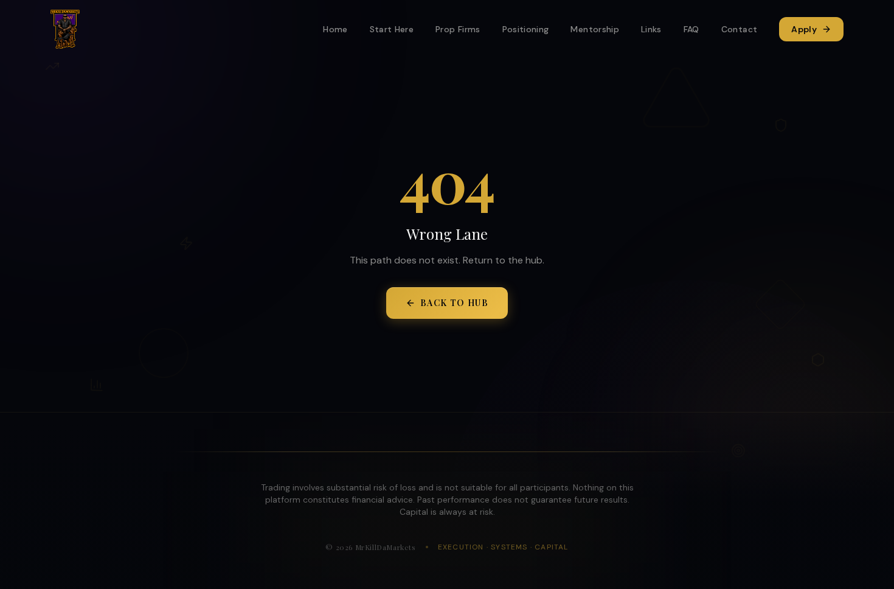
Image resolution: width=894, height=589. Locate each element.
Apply (804, 29)
